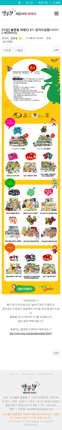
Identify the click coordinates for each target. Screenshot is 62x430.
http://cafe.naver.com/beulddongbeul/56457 (31, 333)
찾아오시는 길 (27, 374)
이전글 (7, 50)
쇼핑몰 (56, 2)
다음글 (19, 50)
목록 (56, 50)
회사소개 (13, 374)
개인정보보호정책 (45, 374)
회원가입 (43, 2)
